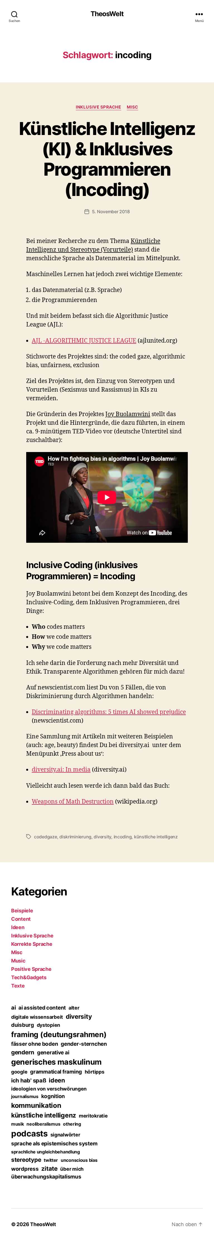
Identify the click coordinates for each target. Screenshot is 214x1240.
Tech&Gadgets (29, 977)
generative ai (53, 1052)
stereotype (26, 1159)
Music (18, 961)
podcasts (29, 1133)
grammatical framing (56, 1072)
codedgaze (45, 836)
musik (17, 1124)
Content (21, 919)
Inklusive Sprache (98, 107)
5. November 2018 (111, 211)
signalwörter (65, 1135)
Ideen (18, 927)
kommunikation (36, 1105)
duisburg (22, 1025)
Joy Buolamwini (127, 414)
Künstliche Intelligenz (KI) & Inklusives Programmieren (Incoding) (107, 159)
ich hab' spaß (28, 1080)
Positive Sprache (31, 969)
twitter (51, 1160)
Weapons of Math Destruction (73, 802)
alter (74, 1008)
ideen (57, 1080)
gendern (22, 1052)
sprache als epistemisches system (54, 1143)
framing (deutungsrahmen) (59, 1034)
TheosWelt (107, 14)
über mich (72, 1169)
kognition (53, 1096)
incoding (123, 836)
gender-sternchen (84, 1044)
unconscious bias (79, 1160)
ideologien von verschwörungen (49, 1089)
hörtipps (94, 1072)
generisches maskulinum (56, 1062)
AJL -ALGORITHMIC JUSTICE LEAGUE (84, 341)
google (19, 1072)
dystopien (48, 1025)
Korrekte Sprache (31, 944)
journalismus (24, 1096)
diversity (102, 836)
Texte (18, 986)
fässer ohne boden (34, 1044)
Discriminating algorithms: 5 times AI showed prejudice (109, 712)
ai (13, 1007)
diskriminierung (75, 836)
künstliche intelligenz (156, 836)
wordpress (25, 1169)
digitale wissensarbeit (37, 1017)
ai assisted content (42, 1008)
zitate (49, 1168)
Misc (132, 107)
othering (72, 1124)
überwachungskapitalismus (46, 1176)
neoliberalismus (43, 1124)
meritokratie (93, 1116)
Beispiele (22, 911)
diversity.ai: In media (61, 770)
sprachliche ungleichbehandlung (45, 1152)
